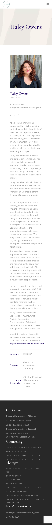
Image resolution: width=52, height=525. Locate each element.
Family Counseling (16, 451)
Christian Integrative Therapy (23, 495)
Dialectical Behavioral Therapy (24, 488)
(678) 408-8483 (17, 104)
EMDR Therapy (13, 476)
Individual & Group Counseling (23, 448)
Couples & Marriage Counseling (23, 455)
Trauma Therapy (15, 484)
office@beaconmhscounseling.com (22, 512)
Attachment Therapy (17, 492)
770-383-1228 (13, 516)
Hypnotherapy (14, 480)
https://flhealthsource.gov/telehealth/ (27, 343)
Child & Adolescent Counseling (23, 459)
